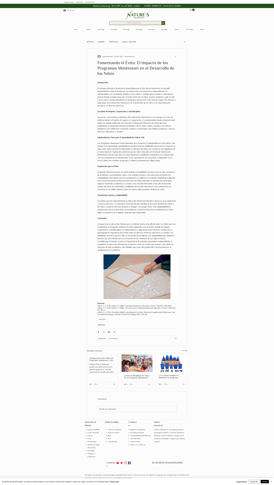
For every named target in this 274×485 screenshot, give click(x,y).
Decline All (254, 482)
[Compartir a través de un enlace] (114, 332)
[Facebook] (129, 463)
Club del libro (112, 441)
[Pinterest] (121, 463)
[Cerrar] (271, 481)
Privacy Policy (114, 482)
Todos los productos (115, 429)
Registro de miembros (137, 429)
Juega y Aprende (129, 42)
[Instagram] (125, 463)
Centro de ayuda (93, 432)
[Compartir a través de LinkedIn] (109, 332)
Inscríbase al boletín (137, 432)
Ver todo (184, 350)
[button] (192, 10)
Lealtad (89, 435)
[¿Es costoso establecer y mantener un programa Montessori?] (171, 363)
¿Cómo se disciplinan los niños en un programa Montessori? (136, 377)
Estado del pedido (93, 429)
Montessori (113, 42)
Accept (264, 482)
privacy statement (114, 478)
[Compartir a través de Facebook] (98, 332)
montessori (102, 319)
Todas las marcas (114, 432)
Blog (109, 435)
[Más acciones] (175, 56)
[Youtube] (117, 463)
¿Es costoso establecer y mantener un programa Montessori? (169, 376)
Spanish (101, 42)
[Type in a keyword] (163, 23)
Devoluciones (92, 441)
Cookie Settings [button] (241, 482)
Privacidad (91, 451)
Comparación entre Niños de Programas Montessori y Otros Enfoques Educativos (102, 359)
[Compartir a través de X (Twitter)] (104, 332)
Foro (109, 438)
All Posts (90, 42)
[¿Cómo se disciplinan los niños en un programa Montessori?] (137, 363)
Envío (89, 438)
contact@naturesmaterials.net (140, 435)
